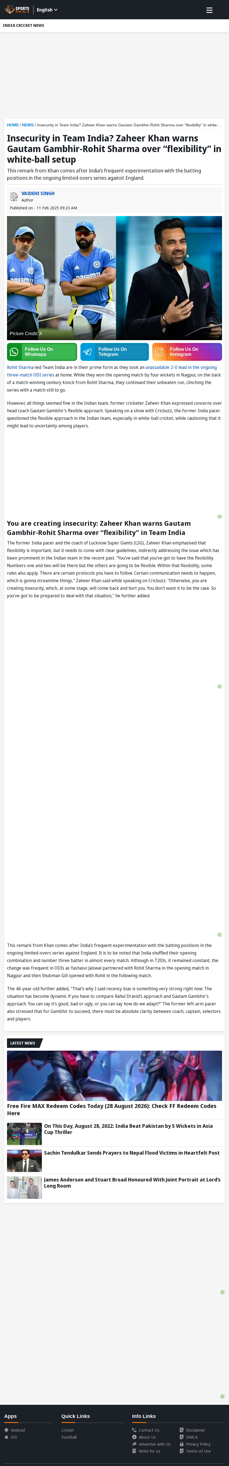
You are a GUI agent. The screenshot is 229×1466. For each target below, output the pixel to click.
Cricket (67, 1430)
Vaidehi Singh (38, 193)
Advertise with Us (155, 1444)
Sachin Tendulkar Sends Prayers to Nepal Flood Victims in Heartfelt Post (132, 1153)
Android (18, 1430)
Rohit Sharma (20, 367)
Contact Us (149, 1430)
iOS (14, 1437)
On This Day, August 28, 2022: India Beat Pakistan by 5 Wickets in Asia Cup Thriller (128, 1129)
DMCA (192, 1437)
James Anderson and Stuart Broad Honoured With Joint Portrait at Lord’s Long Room (132, 1182)
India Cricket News (23, 25)
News (28, 125)
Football (69, 1437)
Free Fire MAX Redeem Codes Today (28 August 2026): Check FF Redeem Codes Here (111, 1109)
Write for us (149, 1451)
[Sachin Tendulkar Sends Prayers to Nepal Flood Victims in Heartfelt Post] (24, 1161)
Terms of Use (198, 1451)
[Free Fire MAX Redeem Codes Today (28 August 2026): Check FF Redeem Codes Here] (114, 1076)
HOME (13, 125)
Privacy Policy (198, 1444)
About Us (147, 1437)
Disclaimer (195, 1430)
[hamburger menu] (209, 10)
